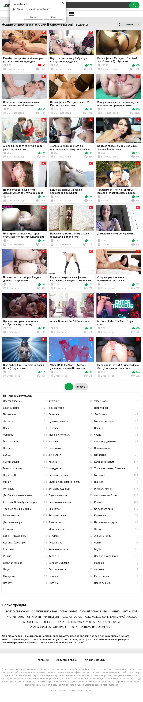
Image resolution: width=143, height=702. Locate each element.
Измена (70, 461)
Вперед (80, 386)
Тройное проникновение (25, 509)
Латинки (25, 421)
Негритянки (116, 407)
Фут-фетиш (70, 522)
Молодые (25, 488)
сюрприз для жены (44, 611)
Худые (25, 455)
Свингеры (70, 414)
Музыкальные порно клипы (70, 481)
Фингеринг (70, 455)
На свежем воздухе (116, 522)
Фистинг (70, 401)
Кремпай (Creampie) (25, 542)
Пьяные (116, 481)
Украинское (116, 401)
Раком (116, 502)
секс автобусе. (72, 616)
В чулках (70, 535)
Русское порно (25, 515)
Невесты (25, 583)
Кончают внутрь (70, 549)
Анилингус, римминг (116, 441)
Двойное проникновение (25, 495)
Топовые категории (19, 396)
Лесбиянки (116, 414)
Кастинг (70, 441)
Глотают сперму (25, 468)
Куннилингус (116, 515)
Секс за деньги (70, 569)
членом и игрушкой (124, 611)
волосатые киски (17, 611)
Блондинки (70, 448)
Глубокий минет (116, 488)
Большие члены (70, 515)
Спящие (116, 428)
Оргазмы (25, 434)
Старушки (25, 576)
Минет (25, 481)
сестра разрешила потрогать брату (54, 627)
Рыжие (25, 556)
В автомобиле (25, 407)
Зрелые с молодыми (116, 556)
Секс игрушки (25, 461)
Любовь (70, 576)
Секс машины (116, 448)
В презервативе (116, 421)
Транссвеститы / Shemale (116, 468)
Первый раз (70, 542)
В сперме (116, 475)
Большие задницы (70, 488)
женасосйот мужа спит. (97, 627)
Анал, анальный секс (116, 495)
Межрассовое (70, 529)
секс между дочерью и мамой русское (111, 616)
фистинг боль (15, 616)
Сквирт (116, 434)
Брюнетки (70, 509)
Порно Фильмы (95, 660)
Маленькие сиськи (70, 434)
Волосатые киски (70, 562)
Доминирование (70, 421)
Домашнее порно (25, 522)
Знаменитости (116, 535)
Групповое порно (70, 495)
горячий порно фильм (94, 611)
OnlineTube (65, 690)
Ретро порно (116, 576)
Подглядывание (25, 401)
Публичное (25, 414)
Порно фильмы (116, 583)
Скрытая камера (25, 562)
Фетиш (116, 529)
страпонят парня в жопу (43, 616)
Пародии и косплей (70, 502)
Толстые (70, 556)
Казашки (25, 529)
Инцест (25, 569)
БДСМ (116, 549)
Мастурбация (25, 441)
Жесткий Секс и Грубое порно (25, 502)
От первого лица (116, 509)
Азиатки (116, 569)
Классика (25, 549)
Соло (25, 428)
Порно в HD (25, 475)
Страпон (70, 428)
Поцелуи (25, 448)
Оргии (116, 542)
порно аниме (68, 611)
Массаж (116, 562)
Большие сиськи (70, 475)
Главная (43, 660)
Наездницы (70, 468)
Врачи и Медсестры (25, 535)
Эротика (70, 583)
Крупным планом (116, 461)
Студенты (116, 455)
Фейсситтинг (70, 407)
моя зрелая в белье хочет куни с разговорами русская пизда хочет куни (71, 622)
